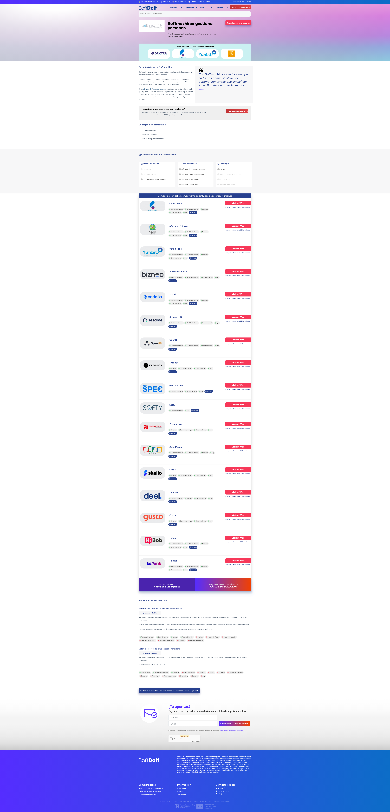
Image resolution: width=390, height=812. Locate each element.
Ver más (194, 212)
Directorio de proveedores (148, 14)
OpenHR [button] (173, 339)
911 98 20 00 (246, 2)
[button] (176, 8)
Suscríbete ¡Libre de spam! (234, 723)
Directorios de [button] (147, 794)
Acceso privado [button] (182, 794)
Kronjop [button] (173, 362)
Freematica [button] (175, 424)
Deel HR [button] (173, 492)
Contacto (180, 791)
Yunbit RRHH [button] (176, 248)
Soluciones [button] (174, 8)
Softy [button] (172, 404)
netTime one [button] (176, 385)
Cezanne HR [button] (176, 203)
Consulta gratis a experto (238, 23)
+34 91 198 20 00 (223, 791)
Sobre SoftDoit (182, 788)
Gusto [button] (172, 515)
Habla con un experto (241, 7)
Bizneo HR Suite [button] (178, 271)
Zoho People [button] (175, 446)
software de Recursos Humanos (154, 89)
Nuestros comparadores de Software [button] (151, 788)
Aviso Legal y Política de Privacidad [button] (231, 731)
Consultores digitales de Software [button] (150, 791)
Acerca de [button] (219, 8)
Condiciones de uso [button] (180, 801)
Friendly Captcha (196, 741)
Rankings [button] (203, 8)
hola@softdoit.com (224, 794)
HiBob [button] (172, 538)
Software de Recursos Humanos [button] (154, 608)
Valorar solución (151, 613)
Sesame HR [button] (175, 317)
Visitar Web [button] (238, 203)
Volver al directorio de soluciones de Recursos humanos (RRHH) (170, 691)
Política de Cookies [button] (223, 801)
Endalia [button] (173, 294)
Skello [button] (172, 469)
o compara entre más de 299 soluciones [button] (237, 207)
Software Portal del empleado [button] (153, 649)
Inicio (141, 14)
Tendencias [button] (189, 8)
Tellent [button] (173, 560)
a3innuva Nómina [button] (178, 226)
